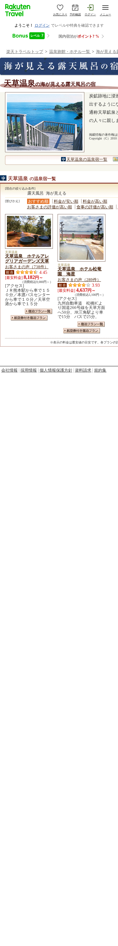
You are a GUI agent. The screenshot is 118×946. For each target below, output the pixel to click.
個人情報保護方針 (56, 370)
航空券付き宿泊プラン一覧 (29, 318)
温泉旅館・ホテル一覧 (70, 51)
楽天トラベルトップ (24, 51)
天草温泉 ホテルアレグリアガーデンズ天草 (27, 258)
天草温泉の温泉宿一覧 (86, 159)
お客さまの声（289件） (79, 279)
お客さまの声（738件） (26, 266)
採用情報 (28, 370)
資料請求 (83, 370)
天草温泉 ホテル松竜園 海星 (80, 271)
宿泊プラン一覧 (38, 311)
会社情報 (9, 370)
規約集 (100, 370)
